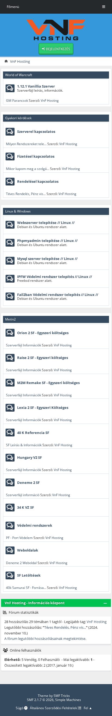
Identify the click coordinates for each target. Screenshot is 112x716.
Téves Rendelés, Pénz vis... (26, 194)
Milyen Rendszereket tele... (26, 144)
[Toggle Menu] (103, 7)
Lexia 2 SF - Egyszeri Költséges (42, 407)
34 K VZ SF (25, 507)
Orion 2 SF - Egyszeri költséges (43, 332)
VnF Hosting (50, 100)
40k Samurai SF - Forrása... (26, 588)
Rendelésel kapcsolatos (37, 181)
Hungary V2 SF (29, 457)
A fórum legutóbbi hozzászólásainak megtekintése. (45, 638)
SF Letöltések (29, 575)
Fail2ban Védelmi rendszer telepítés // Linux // (57, 294)
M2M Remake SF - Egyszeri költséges (48, 382)
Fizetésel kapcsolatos (35, 156)
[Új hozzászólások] (10, 88)
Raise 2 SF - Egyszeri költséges (42, 357)
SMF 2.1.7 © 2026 (40, 699)
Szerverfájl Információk (23, 345)
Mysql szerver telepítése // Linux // (47, 258)
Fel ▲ (88, 708)
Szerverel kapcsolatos (36, 131)
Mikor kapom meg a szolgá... (27, 169)
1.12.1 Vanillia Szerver (36, 86)
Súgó (20, 708)
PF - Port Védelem (19, 538)
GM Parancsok (17, 100)
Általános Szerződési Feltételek (54, 708)
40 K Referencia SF (33, 432)
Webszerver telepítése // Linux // (45, 222)
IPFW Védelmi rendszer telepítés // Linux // (54, 276)
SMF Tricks (62, 695)
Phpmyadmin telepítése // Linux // (47, 240)
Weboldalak (27, 550)
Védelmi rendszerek (34, 525)
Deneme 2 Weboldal (21, 563)
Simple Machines (68, 699)
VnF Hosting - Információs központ (35, 602)
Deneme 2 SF (28, 482)
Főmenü (13, 6)
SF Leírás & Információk (24, 445)
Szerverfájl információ (22, 495)
